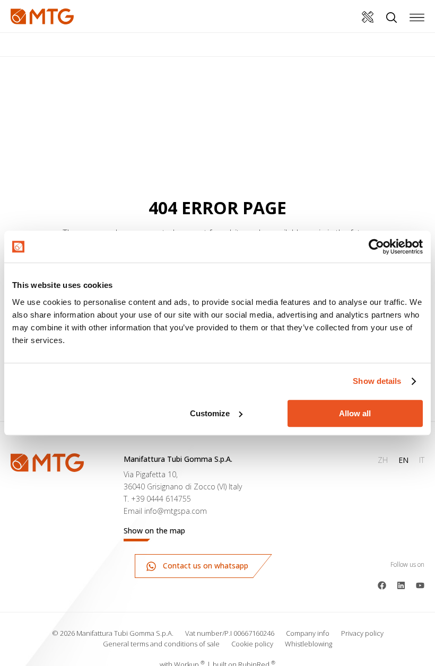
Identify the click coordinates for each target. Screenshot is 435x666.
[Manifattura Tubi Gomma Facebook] (382, 584)
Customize (210, 413)
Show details (377, 380)
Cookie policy (252, 644)
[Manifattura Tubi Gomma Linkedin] (401, 584)
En (403, 460)
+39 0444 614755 (161, 499)
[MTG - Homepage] (42, 16)
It (421, 460)
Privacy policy (362, 633)
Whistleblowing (308, 644)
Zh (383, 460)
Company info (307, 633)
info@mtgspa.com (175, 511)
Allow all (355, 413)
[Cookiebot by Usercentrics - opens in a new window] (376, 247)
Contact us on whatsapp (204, 565)
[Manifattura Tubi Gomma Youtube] (420, 584)
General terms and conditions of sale (161, 644)
